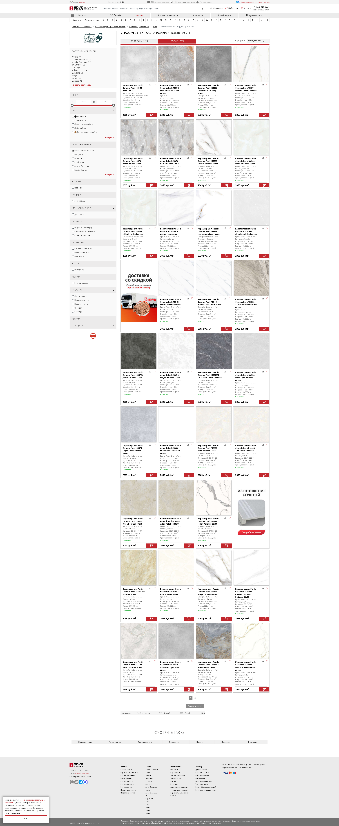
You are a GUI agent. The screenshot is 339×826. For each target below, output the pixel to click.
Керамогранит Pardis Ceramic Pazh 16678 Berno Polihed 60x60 (133, 161)
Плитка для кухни (127, 784)
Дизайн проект (201, 769)
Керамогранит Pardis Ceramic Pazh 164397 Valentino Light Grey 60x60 (170, 666)
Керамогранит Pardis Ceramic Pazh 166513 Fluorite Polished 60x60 (246, 231)
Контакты (198, 15)
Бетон (78, 311)
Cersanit (149, 781)
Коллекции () (139, 41)
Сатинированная (83, 248)
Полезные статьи (202, 772)
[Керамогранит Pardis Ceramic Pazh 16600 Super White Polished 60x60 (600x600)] (176, 424)
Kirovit (74, 78)
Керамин (149, 799)
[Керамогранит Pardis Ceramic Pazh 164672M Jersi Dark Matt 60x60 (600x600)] (139, 351)
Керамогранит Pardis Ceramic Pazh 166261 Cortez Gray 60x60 (170, 231)
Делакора (149, 778)
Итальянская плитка (128, 790)
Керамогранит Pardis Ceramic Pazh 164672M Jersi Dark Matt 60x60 (133, 375)
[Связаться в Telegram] (236, 2)
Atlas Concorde (151, 793)
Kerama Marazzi (152, 769)
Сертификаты (175, 772)
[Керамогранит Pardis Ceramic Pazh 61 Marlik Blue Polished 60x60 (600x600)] (214, 641)
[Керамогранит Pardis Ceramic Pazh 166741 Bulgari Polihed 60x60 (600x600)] (214, 567)
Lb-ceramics (150, 796)
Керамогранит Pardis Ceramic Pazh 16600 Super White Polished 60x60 (170, 449)
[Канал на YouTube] (72, 782)
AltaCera (149, 784)
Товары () (177, 41)
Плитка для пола (127, 781)
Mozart (78, 158)
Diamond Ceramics (80, 59)
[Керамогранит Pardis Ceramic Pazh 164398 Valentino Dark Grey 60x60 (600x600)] (214, 64)
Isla (73, 75)
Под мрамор (81, 300)
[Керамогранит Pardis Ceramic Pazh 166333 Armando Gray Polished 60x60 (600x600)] (251, 278)
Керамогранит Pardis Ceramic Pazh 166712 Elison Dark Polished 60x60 (170, 89)
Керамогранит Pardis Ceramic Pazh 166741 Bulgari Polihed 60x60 (208, 592)
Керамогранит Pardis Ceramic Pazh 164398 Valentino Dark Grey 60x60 (208, 89)
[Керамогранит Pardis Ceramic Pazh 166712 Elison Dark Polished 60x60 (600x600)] (176, 64)
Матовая (79, 256)
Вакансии (174, 796)
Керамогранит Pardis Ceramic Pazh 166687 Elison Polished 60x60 (133, 665)
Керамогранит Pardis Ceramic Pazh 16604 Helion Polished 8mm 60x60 (245, 666)
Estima (148, 790)
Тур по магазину (206, 2)
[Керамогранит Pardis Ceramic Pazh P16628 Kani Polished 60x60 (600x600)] (176, 567)
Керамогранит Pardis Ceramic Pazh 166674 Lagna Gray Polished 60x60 (133, 449)
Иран (78, 187)
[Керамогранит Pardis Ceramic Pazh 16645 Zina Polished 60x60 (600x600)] (139, 567)
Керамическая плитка (129, 772)
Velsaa (148, 801)
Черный (81, 116)
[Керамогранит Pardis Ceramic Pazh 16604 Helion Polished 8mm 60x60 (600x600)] (251, 641)
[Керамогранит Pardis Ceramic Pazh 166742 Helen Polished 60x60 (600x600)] (214, 497)
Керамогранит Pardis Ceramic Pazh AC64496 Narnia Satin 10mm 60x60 (209, 302)
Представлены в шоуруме (205, 790)
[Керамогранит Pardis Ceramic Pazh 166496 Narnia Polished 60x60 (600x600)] (176, 278)
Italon (148, 772)
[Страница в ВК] (76, 782)
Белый (81, 120)
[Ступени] (251, 511)
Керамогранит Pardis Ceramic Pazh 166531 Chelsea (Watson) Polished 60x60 (245, 593)
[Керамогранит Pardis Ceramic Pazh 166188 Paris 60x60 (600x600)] (139, 64)
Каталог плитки (126, 769)
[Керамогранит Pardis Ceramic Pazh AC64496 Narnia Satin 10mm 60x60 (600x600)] (214, 278)
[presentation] (73, 116)
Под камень (81, 304)
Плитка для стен (127, 787)
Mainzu (148, 807)
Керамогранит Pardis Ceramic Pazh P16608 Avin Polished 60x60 (208, 448)
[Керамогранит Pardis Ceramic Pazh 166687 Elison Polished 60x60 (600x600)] (139, 641)
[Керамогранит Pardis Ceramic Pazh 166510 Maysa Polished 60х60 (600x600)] (176, 351)
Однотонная (80, 296)
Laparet (148, 775)
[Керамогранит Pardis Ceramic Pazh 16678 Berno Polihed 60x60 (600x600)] (139, 137)
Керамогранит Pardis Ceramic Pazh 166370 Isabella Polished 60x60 (246, 88)
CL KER (75, 67)
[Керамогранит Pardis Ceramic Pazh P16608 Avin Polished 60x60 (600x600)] (214, 424)
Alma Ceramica (151, 787)
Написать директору (203, 781)
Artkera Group (78, 70)
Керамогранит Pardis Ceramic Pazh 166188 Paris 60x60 (133, 88)
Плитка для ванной (128, 775)
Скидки (173, 781)
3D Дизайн (115, 15)
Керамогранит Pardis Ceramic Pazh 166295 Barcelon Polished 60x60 (209, 231)
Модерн (79, 269)
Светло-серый (85, 124)
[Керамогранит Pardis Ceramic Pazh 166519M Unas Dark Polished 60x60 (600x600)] (214, 351)
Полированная (82, 252)
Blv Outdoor (77, 64)
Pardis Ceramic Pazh (84, 150)
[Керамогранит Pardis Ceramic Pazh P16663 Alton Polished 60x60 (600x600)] (139, 497)
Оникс (78, 308)
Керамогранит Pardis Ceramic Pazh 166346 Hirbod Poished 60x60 (245, 161)
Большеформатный (84, 231)
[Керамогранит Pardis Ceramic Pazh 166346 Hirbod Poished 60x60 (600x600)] (251, 137)
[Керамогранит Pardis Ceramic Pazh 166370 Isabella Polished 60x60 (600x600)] (251, 64)
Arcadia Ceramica (79, 62)
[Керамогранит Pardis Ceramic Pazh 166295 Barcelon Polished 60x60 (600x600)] (214, 207)
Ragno (148, 810)
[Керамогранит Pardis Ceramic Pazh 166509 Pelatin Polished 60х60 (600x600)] (214, 137)
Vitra (147, 804)
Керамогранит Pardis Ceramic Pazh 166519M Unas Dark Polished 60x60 (210, 375)
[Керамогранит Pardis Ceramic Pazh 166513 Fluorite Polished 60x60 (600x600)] (251, 207)
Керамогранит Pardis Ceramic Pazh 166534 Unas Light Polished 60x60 (245, 376)
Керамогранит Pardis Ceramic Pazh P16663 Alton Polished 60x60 (133, 521)
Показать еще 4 (195, 706)
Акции (139, 15)
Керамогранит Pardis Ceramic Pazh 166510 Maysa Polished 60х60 (170, 375)
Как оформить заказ (203, 775)
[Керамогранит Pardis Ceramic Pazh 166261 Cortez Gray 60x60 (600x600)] (176, 207)
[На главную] (84, 765)
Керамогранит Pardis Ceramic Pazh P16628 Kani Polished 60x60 (170, 592)
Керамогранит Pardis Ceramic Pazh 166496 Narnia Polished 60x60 (170, 302)
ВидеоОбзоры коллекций (205, 787)
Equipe (148, 813)
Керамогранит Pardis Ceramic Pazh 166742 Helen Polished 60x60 (208, 521)
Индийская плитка (128, 793)
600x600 (79, 201)
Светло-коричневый (87, 132)
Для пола (79, 214)
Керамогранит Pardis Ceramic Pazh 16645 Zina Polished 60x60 (134, 592)
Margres (75, 81)
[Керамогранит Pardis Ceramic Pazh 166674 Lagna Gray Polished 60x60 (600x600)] (139, 424)
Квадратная (81, 283)
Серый (81, 128)
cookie (22, 800)
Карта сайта (200, 778)
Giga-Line (76, 73)
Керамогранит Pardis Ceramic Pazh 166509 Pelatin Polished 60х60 (208, 161)
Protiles (75, 57)
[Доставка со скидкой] (139, 291)
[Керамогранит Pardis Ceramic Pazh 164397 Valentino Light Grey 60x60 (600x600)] (176, 641)
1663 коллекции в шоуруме (184, 2)
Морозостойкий (83, 227)
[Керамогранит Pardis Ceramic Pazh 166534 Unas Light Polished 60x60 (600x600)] (251, 351)
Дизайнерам (224, 15)
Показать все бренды (81, 85)
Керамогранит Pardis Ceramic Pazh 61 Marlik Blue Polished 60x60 (208, 665)
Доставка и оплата (168, 15)
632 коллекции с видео (160, 2)
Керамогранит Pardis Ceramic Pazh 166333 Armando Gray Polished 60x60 (246, 303)
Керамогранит (82, 235)
